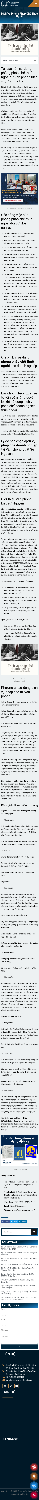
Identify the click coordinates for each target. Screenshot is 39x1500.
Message (4, 1330)
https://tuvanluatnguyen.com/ (23, 1210)
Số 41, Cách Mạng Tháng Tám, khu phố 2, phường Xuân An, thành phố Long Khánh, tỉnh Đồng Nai (20, 1195)
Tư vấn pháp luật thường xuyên (16, 233)
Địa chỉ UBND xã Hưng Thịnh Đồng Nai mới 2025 (19, 1264)
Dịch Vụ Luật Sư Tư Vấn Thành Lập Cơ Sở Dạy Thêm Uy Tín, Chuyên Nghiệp (18, 1298)
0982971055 (18, 1202)
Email (3, 1320)
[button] (36, 3)
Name (3, 1309)
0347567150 (30, 1202)
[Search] (34, 1232)
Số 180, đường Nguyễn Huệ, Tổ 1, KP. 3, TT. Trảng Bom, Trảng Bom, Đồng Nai (20, 1185)
